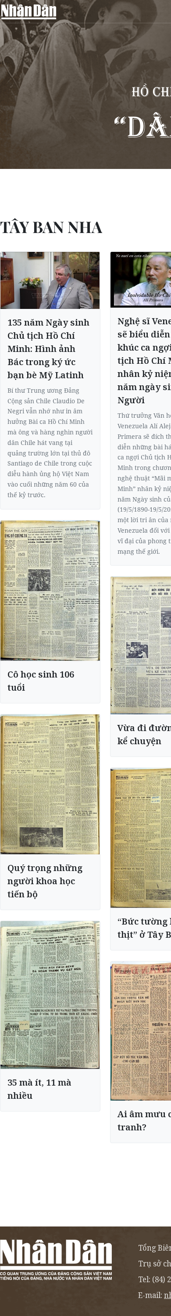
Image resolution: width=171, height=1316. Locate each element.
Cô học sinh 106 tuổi (40, 680)
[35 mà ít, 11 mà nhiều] (50, 995)
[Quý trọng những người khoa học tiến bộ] (50, 784)
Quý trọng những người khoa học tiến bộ (44, 881)
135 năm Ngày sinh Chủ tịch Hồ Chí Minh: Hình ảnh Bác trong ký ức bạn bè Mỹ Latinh (48, 348)
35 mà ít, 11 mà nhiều (39, 1088)
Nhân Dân (28, 11)
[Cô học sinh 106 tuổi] (50, 590)
